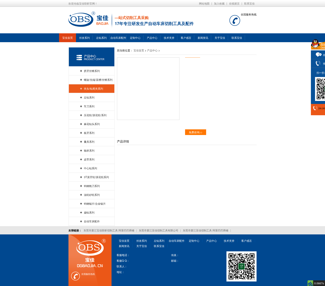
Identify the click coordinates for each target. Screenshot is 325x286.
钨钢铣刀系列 (92, 186)
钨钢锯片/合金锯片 (95, 203)
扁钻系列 (89, 212)
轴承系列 (89, 150)
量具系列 (89, 141)
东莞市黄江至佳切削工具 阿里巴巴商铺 (205, 230)
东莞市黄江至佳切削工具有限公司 (158, 230)
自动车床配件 (118, 38)
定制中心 (135, 38)
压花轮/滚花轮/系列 (95, 115)
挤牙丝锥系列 (92, 71)
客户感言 (186, 38)
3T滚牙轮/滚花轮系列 (96, 177)
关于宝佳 (220, 38)
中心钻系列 (90, 168)
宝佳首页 (67, 38)
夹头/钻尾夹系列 (93, 88)
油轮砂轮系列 (92, 195)
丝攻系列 (84, 38)
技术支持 (169, 38)
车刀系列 (89, 106)
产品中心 (152, 38)
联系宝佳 (249, 3)
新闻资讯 (203, 38)
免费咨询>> (195, 132)
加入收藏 (219, 3)
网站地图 (204, 3)
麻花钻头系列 (92, 124)
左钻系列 (101, 38)
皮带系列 (89, 159)
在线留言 (234, 3)
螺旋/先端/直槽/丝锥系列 (98, 80)
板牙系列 (89, 133)
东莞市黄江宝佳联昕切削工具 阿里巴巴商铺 (109, 230)
